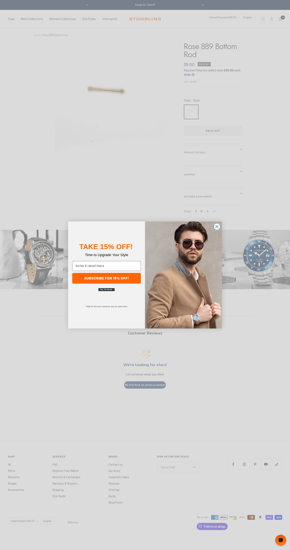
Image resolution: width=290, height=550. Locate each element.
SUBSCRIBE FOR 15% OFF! (106, 278)
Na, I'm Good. (106, 290)
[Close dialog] (216, 226)
